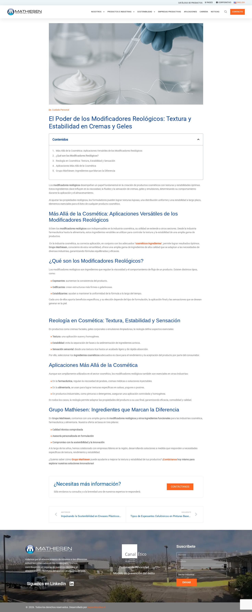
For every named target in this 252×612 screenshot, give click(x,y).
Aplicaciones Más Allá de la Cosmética (76, 165)
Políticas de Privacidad (134, 567)
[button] (198, 139)
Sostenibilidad (144, 12)
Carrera (204, 12)
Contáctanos (170, 459)
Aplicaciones (190, 12)
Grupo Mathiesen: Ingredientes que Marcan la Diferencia (85, 170)
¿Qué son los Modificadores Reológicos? (77, 155)
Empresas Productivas (169, 12)
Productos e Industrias (119, 12)
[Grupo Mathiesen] (24, 11)
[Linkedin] (71, 583)
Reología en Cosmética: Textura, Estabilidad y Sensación (85, 160)
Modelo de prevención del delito (134, 573)
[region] (126, 604)
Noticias (215, 12)
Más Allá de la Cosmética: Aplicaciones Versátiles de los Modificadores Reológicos (99, 150)
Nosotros (96, 12)
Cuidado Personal (60, 110)
